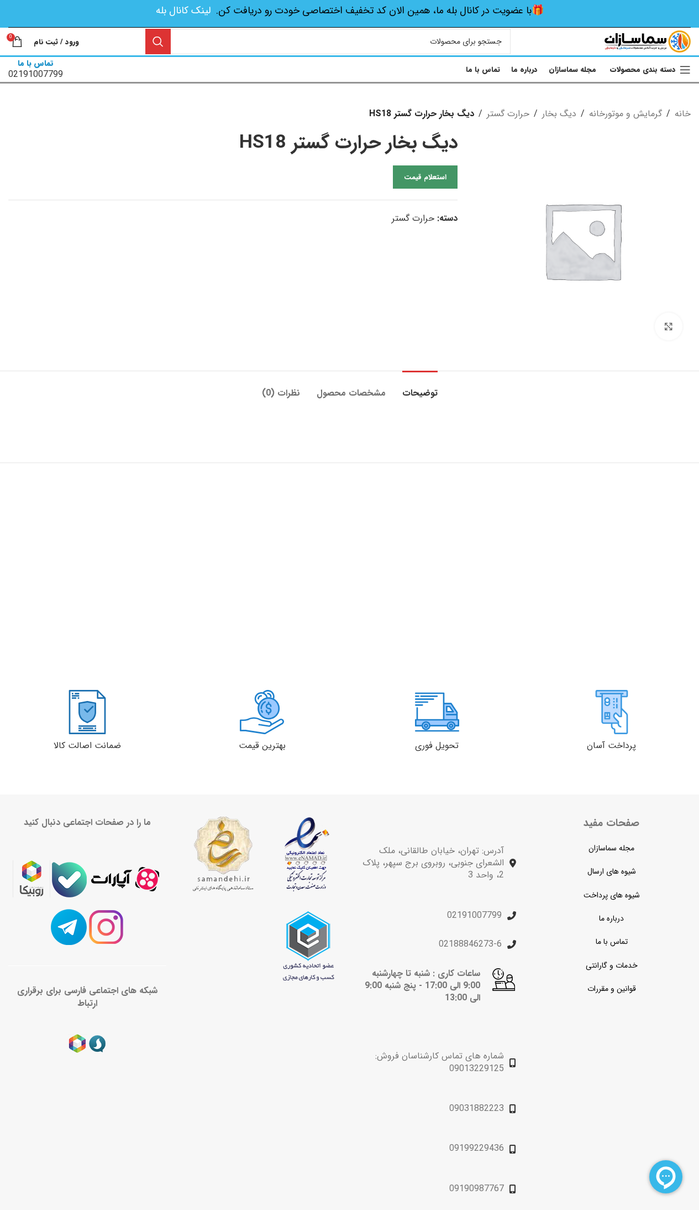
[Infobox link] (35, 69)
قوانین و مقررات (611, 989)
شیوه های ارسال (611, 871)
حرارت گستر (508, 114)
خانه (683, 114)
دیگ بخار (559, 114)
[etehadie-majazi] (308, 945)
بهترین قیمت (262, 745)
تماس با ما (612, 942)
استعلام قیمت (425, 177)
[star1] (306, 854)
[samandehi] (223, 854)
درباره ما (611, 918)
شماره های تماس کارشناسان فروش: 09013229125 (439, 1062)
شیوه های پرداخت (612, 895)
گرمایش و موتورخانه (625, 114)
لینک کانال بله (183, 10)
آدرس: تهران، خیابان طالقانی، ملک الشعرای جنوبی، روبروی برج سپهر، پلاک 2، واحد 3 (433, 863)
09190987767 (476, 1189)
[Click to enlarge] (668, 326)
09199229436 (476, 1148)
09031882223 (476, 1108)
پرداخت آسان (611, 745)
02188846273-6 (470, 944)
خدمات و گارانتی (612, 965)
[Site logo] (648, 41)
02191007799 (474, 915)
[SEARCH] (158, 41)
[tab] (420, 387)
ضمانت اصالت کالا (87, 745)
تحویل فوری (437, 745)
